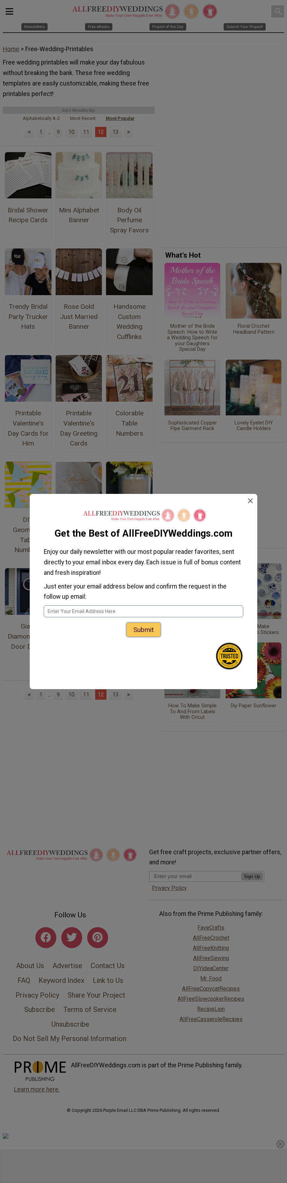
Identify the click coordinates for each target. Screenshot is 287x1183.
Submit (143, 630)
